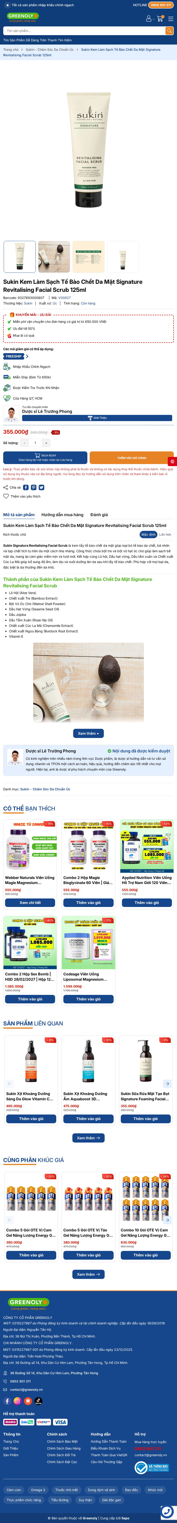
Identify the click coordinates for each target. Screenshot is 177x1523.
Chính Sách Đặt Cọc (62, 1462)
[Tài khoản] (149, 18)
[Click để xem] (88, 152)
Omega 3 (38, 1490)
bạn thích (29, 808)
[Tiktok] (38, 1401)
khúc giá (33, 1160)
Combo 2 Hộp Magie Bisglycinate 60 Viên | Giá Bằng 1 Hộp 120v (86, 882)
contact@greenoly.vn (26, 1389)
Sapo (125, 1518)
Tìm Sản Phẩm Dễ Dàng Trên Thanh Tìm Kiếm (37, 40)
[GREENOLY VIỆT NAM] (22, 18)
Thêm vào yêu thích (25, 496)
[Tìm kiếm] (169, 31)
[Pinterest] (33, 487)
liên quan (33, 1023)
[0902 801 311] (153, 5)
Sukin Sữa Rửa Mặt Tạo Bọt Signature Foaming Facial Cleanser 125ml (145, 1098)
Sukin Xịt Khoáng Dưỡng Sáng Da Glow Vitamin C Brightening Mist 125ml (28, 1098)
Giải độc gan (111, 1500)
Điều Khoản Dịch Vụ (106, 1448)
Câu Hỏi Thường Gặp (106, 1462)
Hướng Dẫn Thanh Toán (109, 1441)
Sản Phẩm (10, 1455)
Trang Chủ (11, 1441)
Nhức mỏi (155, 1490)
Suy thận (85, 1500)
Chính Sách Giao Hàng (64, 1448)
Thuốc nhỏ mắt (66, 1490)
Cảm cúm (14, 1490)
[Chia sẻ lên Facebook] (26, 487)
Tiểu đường (59, 1500)
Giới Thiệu (100, 417)
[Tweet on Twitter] (41, 487)
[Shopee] (28, 1401)
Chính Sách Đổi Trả (61, 1455)
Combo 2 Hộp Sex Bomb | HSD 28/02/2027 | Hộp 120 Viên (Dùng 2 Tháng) (29, 979)
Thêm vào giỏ (88, 902)
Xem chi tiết (30, 902)
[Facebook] (7, 1401)
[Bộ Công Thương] (152, 1467)
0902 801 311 (20, 1381)
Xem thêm (86, 1138)
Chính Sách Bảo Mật (62, 1441)
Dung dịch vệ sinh (101, 1490)
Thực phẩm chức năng (24, 1500)
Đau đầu (131, 1490)
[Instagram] (18, 1401)
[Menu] (170, 18)
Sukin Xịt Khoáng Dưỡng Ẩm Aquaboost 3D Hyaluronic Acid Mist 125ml (87, 1098)
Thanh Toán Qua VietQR (109, 1455)
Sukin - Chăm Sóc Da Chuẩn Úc (45, 789)
